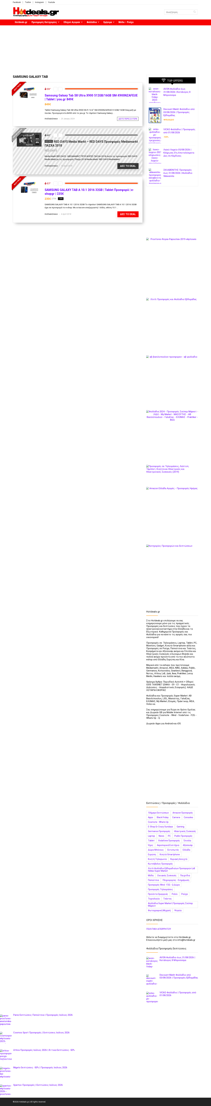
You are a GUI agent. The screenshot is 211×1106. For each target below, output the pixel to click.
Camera (176, 817)
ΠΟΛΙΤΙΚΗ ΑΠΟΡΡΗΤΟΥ (158, 929)
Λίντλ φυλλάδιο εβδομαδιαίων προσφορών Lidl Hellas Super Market (171, 869)
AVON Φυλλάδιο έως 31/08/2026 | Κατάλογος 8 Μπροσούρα (176, 92)
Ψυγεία (177, 910)
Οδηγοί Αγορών (71, 22)
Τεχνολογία (154, 898)
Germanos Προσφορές (159, 831)
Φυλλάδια (92, 22)
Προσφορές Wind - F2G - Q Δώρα (164, 885)
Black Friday (163, 817)
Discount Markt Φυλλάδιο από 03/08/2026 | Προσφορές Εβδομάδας (179, 112)
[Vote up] (60, 89)
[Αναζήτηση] (194, 12)
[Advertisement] (105, 48)
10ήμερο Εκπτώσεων (158, 812)
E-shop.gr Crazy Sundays (160, 826)
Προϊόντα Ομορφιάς (158, 894)
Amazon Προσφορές (183, 812)
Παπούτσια (153, 880)
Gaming (180, 826)
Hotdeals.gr (21, 22)
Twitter (28, 2)
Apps (150, 817)
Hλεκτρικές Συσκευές (185, 831)
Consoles (188, 817)
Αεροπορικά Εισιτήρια (168, 845)
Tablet (151, 840)
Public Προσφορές (183, 836)
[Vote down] (55, 89)
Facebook (17, 2)
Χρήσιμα (107, 22)
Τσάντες (167, 898)
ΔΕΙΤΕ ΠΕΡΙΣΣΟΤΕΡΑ (127, 119)
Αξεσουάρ (188, 845)
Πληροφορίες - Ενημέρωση (176, 880)
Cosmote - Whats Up (158, 822)
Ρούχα (184, 894)
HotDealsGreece (51, 119)
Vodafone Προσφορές (169, 840)
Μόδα (151, 875)
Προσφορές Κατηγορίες (44, 22)
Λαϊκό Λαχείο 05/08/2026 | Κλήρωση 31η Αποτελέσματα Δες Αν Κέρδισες (178, 152)
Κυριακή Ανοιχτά (178, 859)
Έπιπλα (187, 840)
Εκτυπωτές (173, 850)
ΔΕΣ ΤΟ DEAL (128, 165)
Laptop (151, 836)
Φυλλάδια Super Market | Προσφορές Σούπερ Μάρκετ (170, 904)
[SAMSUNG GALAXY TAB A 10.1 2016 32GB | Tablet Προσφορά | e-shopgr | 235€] (29, 182)
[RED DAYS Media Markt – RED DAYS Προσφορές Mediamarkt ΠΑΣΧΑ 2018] (29, 134)
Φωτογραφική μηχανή (159, 910)
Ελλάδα (186, 850)
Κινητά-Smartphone (170, 854)
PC (169, 836)
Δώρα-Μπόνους (156, 850)
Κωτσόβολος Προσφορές (160, 864)
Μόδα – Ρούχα (125, 22)
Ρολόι (175, 894)
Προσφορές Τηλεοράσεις (160, 889)
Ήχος (150, 845)
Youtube (51, 2)
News (161, 836)
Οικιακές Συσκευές (167, 875)
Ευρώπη (152, 854)
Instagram (39, 2)
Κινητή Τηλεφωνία (157, 859)
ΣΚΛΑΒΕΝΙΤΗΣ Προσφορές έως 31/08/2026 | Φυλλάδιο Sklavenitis (177, 173)
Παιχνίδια (185, 875)
